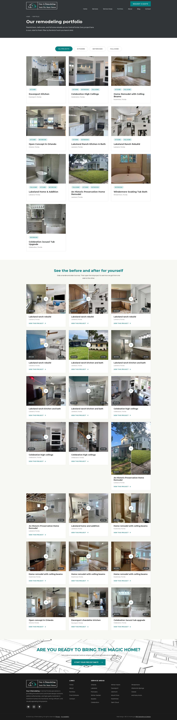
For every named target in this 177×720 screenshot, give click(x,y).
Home (85, 9)
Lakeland (94, 688)
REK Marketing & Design (143, 717)
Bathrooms (98, 49)
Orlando (93, 685)
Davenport (114, 688)
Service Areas (107, 9)
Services (95, 9)
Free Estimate (74, 695)
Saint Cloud (115, 702)
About (130, 9)
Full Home (114, 49)
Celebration (95, 702)
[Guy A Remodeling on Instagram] (34, 707)
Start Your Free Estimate (86, 662)
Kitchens (81, 49)
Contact (148, 9)
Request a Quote (140, 4)
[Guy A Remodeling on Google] (39, 707)
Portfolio (120, 9)
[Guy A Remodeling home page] (41, 6)
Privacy (58, 717)
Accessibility (65, 717)
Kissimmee (115, 699)
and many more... (137, 695)
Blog (138, 9)
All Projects (63, 49)
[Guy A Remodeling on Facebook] (28, 707)
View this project (36, 323)
